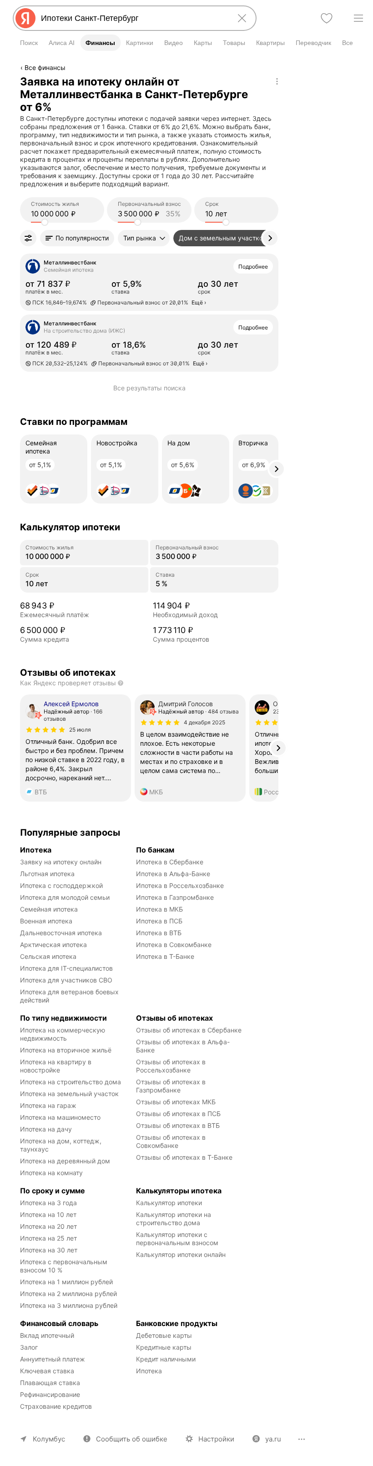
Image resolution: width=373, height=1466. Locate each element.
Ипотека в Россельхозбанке (180, 885)
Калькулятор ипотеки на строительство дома (174, 1219)
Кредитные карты (164, 1347)
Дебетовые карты (164, 1335)
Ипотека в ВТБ (158, 933)
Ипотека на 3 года (48, 1203)
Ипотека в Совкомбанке (174, 944)
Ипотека (149, 1371)
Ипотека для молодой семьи (65, 897)
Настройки (216, 1439)
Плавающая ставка (50, 1382)
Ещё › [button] (199, 302)
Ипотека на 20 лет (48, 1226)
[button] (77, 238)
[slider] (44, 222)
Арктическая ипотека (53, 944)
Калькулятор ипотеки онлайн (181, 1254)
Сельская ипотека (48, 956)
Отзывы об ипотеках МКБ (176, 1102)
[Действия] (277, 81)
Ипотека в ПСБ (159, 921)
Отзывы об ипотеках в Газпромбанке (171, 1086)
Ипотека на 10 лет (48, 1214)
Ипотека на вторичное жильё (65, 1050)
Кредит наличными (166, 1359)
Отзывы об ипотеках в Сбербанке (189, 1030)
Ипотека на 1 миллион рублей (66, 1282)
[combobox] (132, 18)
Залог (29, 1347)
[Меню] (358, 18)
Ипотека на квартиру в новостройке (56, 1066)
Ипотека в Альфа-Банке (173, 874)
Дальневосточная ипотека (61, 933)
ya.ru (273, 1439)
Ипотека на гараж (48, 1105)
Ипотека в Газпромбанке (175, 897)
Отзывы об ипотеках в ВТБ (178, 1125)
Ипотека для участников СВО (66, 980)
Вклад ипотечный (47, 1335)
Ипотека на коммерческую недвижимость (63, 1034)
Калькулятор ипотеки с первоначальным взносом (177, 1239)
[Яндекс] (25, 18)
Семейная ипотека (49, 909)
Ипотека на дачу (46, 1129)
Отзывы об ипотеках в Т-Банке (184, 1157)
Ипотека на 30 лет (48, 1250)
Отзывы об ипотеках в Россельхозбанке (171, 1066)
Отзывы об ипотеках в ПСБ (178, 1113)
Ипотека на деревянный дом (65, 1161)
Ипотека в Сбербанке (169, 862)
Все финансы (45, 67)
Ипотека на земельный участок (69, 1093)
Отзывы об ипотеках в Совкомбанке (171, 1141)
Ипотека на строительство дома (70, 1082)
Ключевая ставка (47, 1371)
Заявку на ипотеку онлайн (60, 862)
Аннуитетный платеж (52, 1359)
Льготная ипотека (47, 874)
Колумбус (49, 1439)
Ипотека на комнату (51, 1173)
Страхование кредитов (56, 1406)
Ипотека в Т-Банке (165, 956)
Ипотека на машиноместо (60, 1117)
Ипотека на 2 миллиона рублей (68, 1293)
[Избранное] (327, 18)
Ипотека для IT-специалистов (66, 968)
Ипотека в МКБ (159, 909)
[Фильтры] (28, 238)
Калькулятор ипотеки (169, 1203)
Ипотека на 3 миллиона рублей (68, 1305)
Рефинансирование (50, 1394)
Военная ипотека (46, 921)
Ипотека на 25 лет (48, 1238)
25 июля (80, 729)
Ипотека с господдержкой (61, 885)
